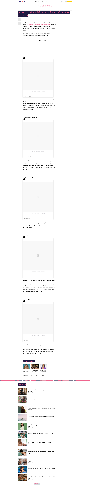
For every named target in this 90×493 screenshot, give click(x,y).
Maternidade (45, 6)
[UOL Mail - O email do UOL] (61, 1)
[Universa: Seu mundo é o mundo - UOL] (22, 1)
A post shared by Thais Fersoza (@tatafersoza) (38, 91)
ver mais (36, 483)
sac (59, 1)
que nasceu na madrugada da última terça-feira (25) (38, 24)
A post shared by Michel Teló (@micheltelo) (38, 151)
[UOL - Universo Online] (27, 1)
